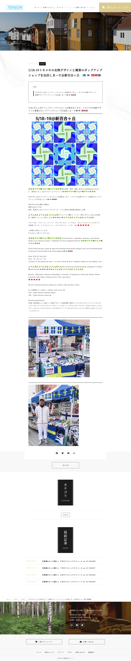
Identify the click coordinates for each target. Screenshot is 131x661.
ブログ (69, 7)
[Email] (68, 453)
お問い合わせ (80, 7)
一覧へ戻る (65, 465)
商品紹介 (92, 7)
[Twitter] (63, 453)
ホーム (37, 7)
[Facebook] (57, 453)
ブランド (60, 7)
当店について (48, 7)
